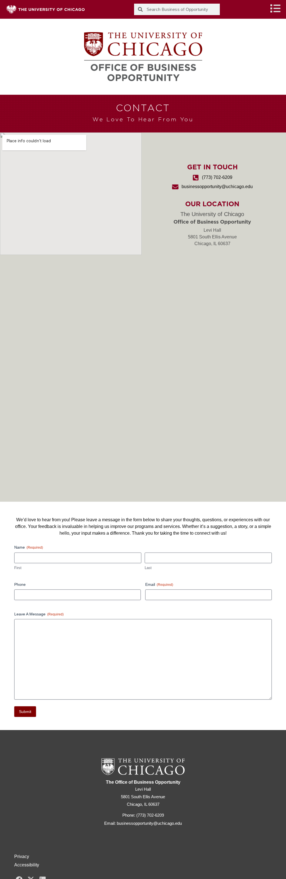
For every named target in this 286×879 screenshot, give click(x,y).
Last (148, 568)
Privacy (21, 856)
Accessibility (26, 865)
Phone (20, 584)
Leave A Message (39, 614)
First (18, 568)
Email (159, 584)
